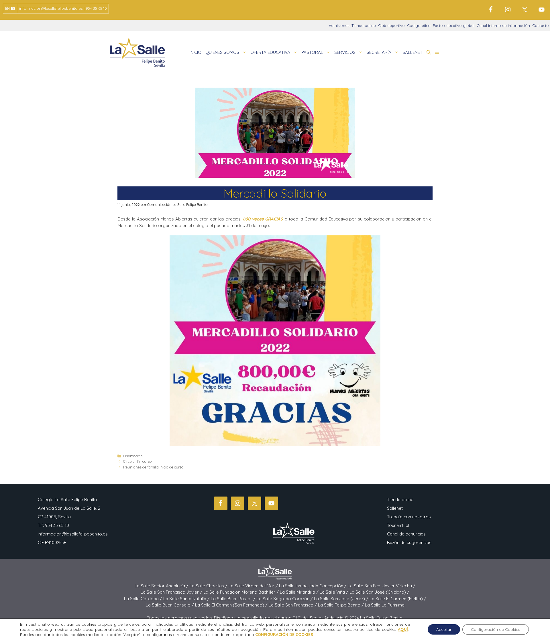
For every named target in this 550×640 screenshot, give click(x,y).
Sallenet (395, 508)
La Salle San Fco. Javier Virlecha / (381, 585)
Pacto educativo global (453, 25)
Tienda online (363, 25)
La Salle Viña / (334, 592)
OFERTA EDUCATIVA (270, 52)
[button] (429, 52)
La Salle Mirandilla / (300, 592)
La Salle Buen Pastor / (234, 598)
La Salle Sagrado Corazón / (285, 598)
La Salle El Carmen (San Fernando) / (232, 605)
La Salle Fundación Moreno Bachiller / (241, 592)
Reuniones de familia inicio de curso (153, 467)
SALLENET (412, 52)
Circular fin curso (137, 461)
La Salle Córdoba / (143, 598)
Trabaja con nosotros (409, 516)
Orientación (133, 456)
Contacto (540, 25)
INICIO (195, 52)
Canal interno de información (503, 25)
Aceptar (443, 629)
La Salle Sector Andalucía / (162, 585)
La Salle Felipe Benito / (341, 605)
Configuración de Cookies (495, 629)
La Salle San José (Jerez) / (342, 598)
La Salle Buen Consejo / (170, 605)
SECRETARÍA (379, 52)
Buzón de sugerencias (409, 542)
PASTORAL (312, 52)
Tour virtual (398, 525)
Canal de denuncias (406, 534)
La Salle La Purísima (384, 605)
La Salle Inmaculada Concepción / (313, 585)
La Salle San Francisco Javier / (172, 592)
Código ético (419, 25)
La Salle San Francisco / (293, 605)
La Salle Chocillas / (209, 585)
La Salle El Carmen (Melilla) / (398, 598)
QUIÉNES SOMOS (222, 52)
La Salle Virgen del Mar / (254, 585)
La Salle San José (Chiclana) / (379, 592)
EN (7, 8)
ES (13, 8)
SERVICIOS (344, 52)
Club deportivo (391, 25)
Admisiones (339, 25)
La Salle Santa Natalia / (187, 598)
